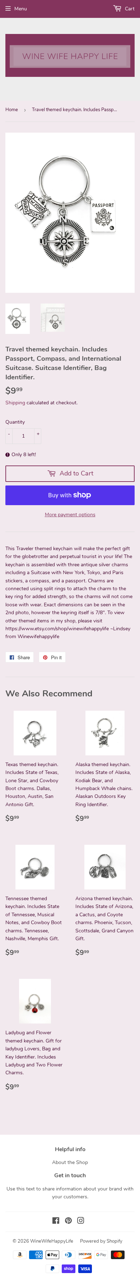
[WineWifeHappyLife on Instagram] (80, 1221)
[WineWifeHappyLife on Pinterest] (68, 1221)
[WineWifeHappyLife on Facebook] (56, 1221)
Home (11, 110)
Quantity (15, 422)
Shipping (15, 402)
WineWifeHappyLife (51, 1241)
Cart (129, 8)
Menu (20, 8)
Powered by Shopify (101, 1241)
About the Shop (70, 1162)
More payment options (70, 514)
